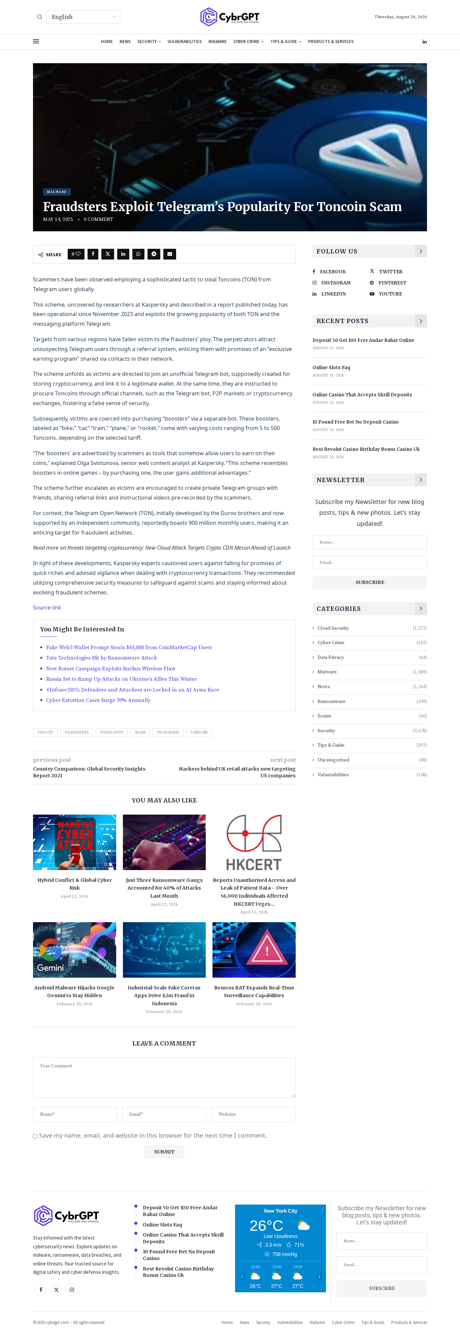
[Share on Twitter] (107, 254)
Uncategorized (372, 760)
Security (147, 41)
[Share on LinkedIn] (123, 254)
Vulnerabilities (185, 41)
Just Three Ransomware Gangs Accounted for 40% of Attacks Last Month (164, 888)
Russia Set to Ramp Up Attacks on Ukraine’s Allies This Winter (121, 679)
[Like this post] (78, 254)
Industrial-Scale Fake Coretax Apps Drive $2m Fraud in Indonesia (164, 996)
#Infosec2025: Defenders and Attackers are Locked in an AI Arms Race (132, 690)
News (125, 41)
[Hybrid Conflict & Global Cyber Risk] (74, 842)
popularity (112, 732)
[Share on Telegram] (153, 254)
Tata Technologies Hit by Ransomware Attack (101, 658)
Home (107, 41)
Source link (47, 607)
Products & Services (331, 41)
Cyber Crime (246, 41)
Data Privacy (372, 658)
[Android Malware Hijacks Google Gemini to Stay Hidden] (74, 949)
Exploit (45, 732)
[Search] (39, 17)
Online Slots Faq (331, 367)
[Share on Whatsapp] (138, 254)
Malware (217, 41)
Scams (372, 716)
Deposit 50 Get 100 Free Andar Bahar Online (363, 340)
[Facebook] (40, 1290)
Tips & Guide (283, 41)
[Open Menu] (36, 41)
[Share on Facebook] (93, 254)
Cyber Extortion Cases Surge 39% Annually (98, 700)
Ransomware (372, 702)
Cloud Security (372, 628)
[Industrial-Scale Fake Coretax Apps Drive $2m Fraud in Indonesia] (164, 949)
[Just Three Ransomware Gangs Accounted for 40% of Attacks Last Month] (164, 842)
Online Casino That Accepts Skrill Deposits (362, 395)
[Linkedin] (424, 41)
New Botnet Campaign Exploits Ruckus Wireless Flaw (110, 668)
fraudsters (77, 732)
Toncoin (199, 732)
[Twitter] (56, 1290)
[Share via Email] (169, 254)
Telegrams (168, 732)
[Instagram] (71, 1290)
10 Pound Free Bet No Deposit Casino (356, 422)
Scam (140, 732)
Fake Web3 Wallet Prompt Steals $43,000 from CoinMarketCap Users (129, 647)
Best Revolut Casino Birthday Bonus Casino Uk (366, 449)
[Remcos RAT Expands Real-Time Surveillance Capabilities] (254, 949)
